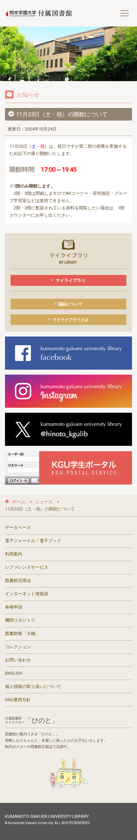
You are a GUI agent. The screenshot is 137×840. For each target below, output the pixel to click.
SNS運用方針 (18, 699)
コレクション (18, 646)
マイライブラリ (71, 280)
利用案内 (13, 553)
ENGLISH (13, 673)
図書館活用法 (18, 580)
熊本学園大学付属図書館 (38, 13)
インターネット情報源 (26, 593)
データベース (18, 527)
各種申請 (13, 606)
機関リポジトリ (20, 620)
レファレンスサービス (26, 567)
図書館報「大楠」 (22, 633)
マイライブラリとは (70, 319)
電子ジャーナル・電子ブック (33, 540)
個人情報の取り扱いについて (33, 686)
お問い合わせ (18, 659)
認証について (70, 304)
